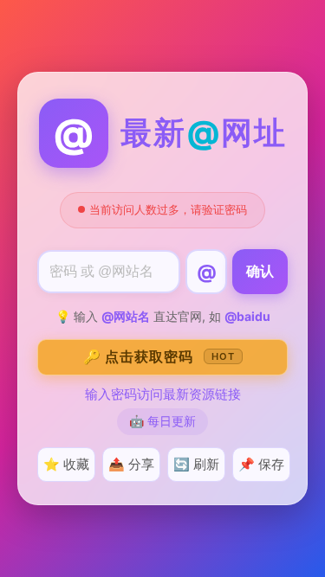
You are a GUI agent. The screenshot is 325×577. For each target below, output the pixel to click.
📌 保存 (261, 464)
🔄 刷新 (196, 464)
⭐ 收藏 (66, 464)
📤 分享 (131, 464)
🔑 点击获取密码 (159, 356)
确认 (260, 271)
